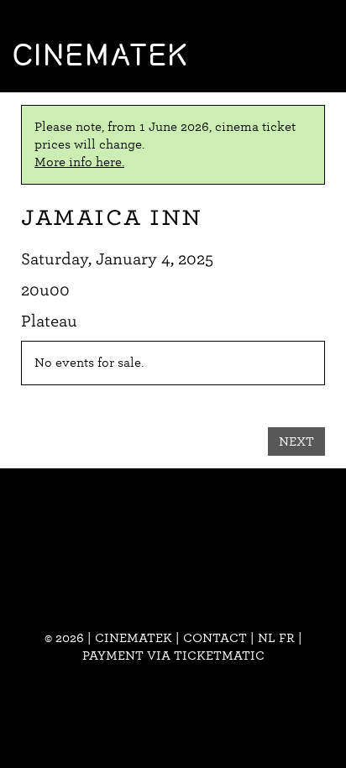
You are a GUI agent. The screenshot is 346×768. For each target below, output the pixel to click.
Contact (215, 637)
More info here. (79, 162)
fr (287, 637)
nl (266, 637)
